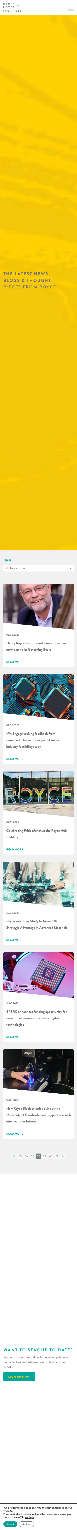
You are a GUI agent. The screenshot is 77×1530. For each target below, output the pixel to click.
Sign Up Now (19, 1377)
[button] (14, 1156)
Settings (26, 1524)
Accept (10, 1524)
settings (29, 1517)
